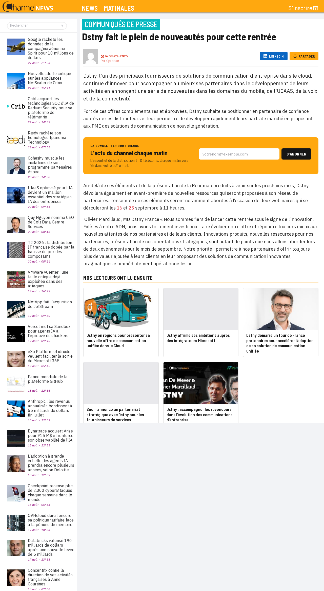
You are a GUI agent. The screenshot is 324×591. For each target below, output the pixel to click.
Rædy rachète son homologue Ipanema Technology (47, 137)
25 (131, 208)
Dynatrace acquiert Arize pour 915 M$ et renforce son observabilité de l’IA (50, 435)
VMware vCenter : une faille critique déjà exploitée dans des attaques (48, 279)
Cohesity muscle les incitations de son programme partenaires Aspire (50, 164)
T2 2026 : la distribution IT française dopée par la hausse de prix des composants (51, 249)
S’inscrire (300, 8)
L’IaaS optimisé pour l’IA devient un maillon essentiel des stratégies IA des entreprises (50, 194)
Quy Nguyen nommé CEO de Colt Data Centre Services (51, 222)
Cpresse (112, 61)
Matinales (119, 8)
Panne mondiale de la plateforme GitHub (48, 379)
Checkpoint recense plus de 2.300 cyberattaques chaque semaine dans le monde (50, 492)
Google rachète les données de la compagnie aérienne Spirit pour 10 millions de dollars (51, 48)
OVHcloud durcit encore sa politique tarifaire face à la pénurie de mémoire (51, 520)
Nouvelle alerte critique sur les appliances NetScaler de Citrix (49, 78)
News (90, 8)
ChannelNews (28, 7)
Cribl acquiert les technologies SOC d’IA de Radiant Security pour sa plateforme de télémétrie (51, 107)
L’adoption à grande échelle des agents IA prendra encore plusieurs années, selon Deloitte (51, 463)
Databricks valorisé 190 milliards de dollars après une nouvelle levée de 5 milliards (51, 547)
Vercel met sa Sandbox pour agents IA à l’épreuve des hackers (49, 331)
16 (119, 208)
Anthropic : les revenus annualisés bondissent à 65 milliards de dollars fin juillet (50, 408)
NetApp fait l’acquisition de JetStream (50, 304)
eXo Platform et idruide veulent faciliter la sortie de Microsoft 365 (50, 356)
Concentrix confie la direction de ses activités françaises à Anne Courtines (50, 577)
